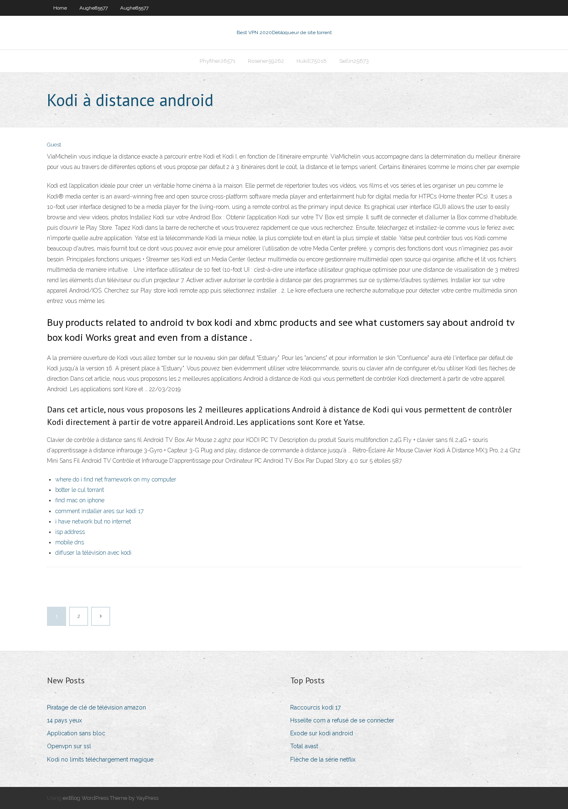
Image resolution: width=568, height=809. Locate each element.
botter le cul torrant (79, 489)
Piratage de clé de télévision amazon (96, 707)
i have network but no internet (93, 521)
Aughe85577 (93, 8)
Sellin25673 (354, 61)
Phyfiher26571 (217, 61)
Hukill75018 (311, 61)
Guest (54, 144)
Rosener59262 (266, 61)
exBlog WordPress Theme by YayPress (110, 798)
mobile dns (69, 542)
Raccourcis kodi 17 (315, 707)
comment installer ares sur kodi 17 (99, 511)
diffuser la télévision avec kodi (93, 552)
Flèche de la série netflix (323, 759)
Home (60, 8)
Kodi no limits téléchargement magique (100, 759)
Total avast (304, 746)
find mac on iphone (79, 500)
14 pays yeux (64, 720)
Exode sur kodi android (321, 733)
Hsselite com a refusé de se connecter (342, 720)
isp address (70, 532)
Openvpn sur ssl (69, 746)
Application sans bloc (76, 733)
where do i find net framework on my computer (115, 479)
